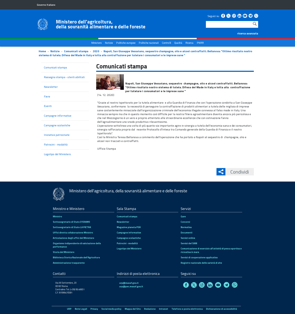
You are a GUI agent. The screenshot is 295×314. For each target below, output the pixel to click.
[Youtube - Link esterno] (245, 16)
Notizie (55, 51)
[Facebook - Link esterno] (223, 16)
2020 (96, 51)
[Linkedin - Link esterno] (239, 16)
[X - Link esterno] (228, 16)
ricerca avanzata (247, 33)
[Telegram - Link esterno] (251, 16)
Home (42, 51)
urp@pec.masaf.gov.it (131, 286)
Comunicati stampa (76, 51)
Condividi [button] (239, 171)
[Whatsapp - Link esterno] (256, 16)
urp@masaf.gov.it (129, 283)
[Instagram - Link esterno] (234, 16)
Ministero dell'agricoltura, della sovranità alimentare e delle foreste (100, 24)
